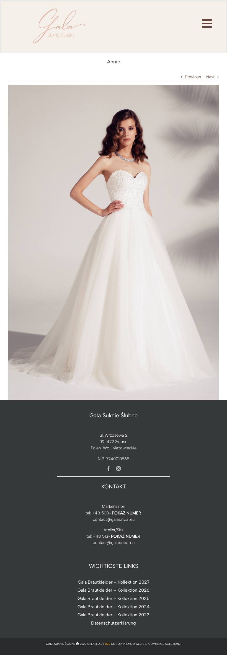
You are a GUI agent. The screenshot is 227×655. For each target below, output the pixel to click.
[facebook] (108, 468)
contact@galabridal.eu (114, 519)
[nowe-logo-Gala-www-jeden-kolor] (59, 8)
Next (210, 76)
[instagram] (118, 468)
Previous (193, 76)
